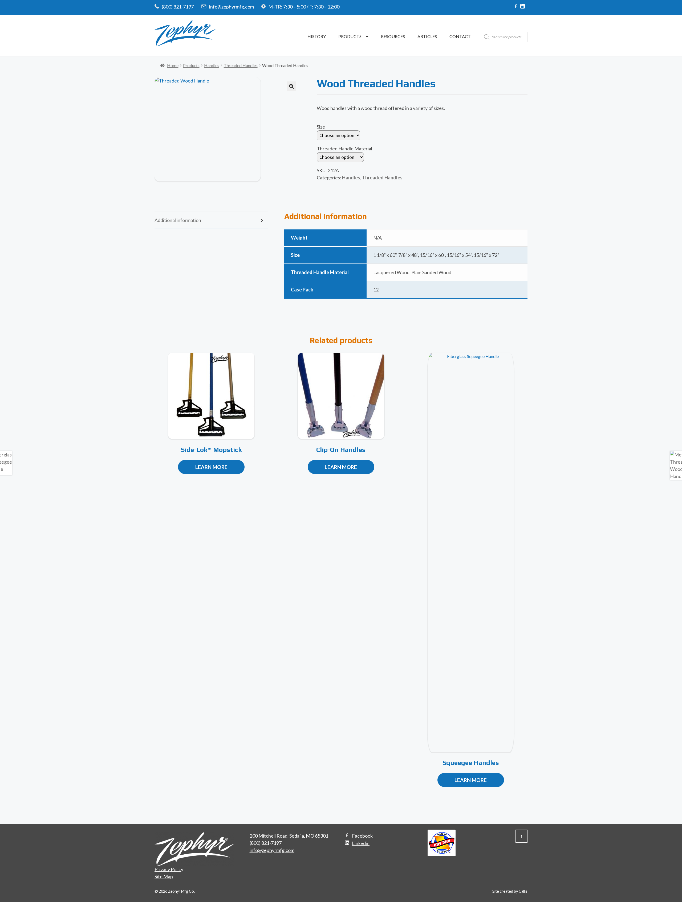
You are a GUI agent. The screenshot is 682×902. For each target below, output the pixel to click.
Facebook (362, 836)
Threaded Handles (241, 65)
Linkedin (361, 843)
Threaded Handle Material (344, 148)
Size (321, 127)
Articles (427, 36)
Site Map (164, 876)
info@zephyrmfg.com (231, 7)
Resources (393, 36)
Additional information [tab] (178, 220)
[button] (291, 86)
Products (350, 36)
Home (172, 65)
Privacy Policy (169, 869)
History (316, 36)
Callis (523, 891)
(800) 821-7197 (178, 7)
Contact (460, 36)
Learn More (211, 467)
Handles (211, 65)
